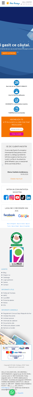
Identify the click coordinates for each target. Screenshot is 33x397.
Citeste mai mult (16, 179)
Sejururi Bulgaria (11, 223)
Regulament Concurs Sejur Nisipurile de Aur (17, 313)
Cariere (5, 282)
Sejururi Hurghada (25, 226)
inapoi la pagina (8, 53)
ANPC (5, 295)
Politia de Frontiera (9, 293)
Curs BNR (6, 298)
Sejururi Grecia (21, 223)
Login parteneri (8, 280)
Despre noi (6, 275)
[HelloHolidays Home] (13, 3)
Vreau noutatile (16, 134)
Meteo (5, 303)
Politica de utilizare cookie (11, 325)
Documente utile (8, 323)
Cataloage (6, 277)
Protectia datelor (8, 300)
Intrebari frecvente (9, 316)
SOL (4, 305)
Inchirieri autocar (8, 318)
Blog (4, 272)
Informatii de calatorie (10, 321)
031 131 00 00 (27, 4)
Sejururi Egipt (15, 226)
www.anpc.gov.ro (6, 388)
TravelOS (20, 393)
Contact (5, 285)
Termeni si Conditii (9, 328)
